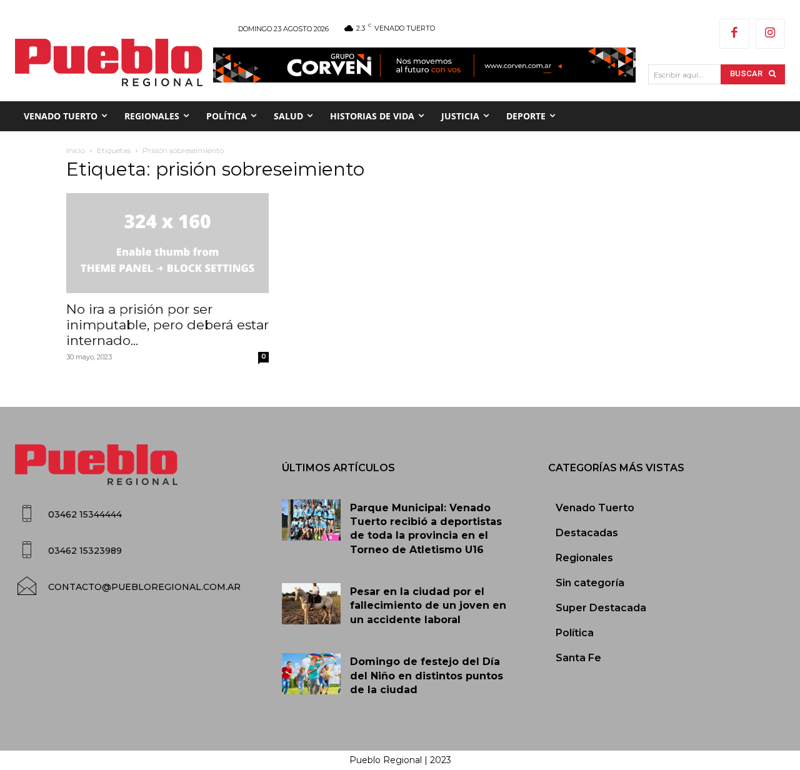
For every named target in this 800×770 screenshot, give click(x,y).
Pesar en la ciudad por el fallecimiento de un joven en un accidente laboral (428, 606)
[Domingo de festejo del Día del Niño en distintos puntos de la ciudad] (311, 673)
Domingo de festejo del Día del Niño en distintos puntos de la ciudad (426, 676)
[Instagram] (771, 34)
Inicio (75, 150)
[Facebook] (734, 34)
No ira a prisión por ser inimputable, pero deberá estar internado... (167, 324)
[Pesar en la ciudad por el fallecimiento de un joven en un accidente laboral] (311, 603)
